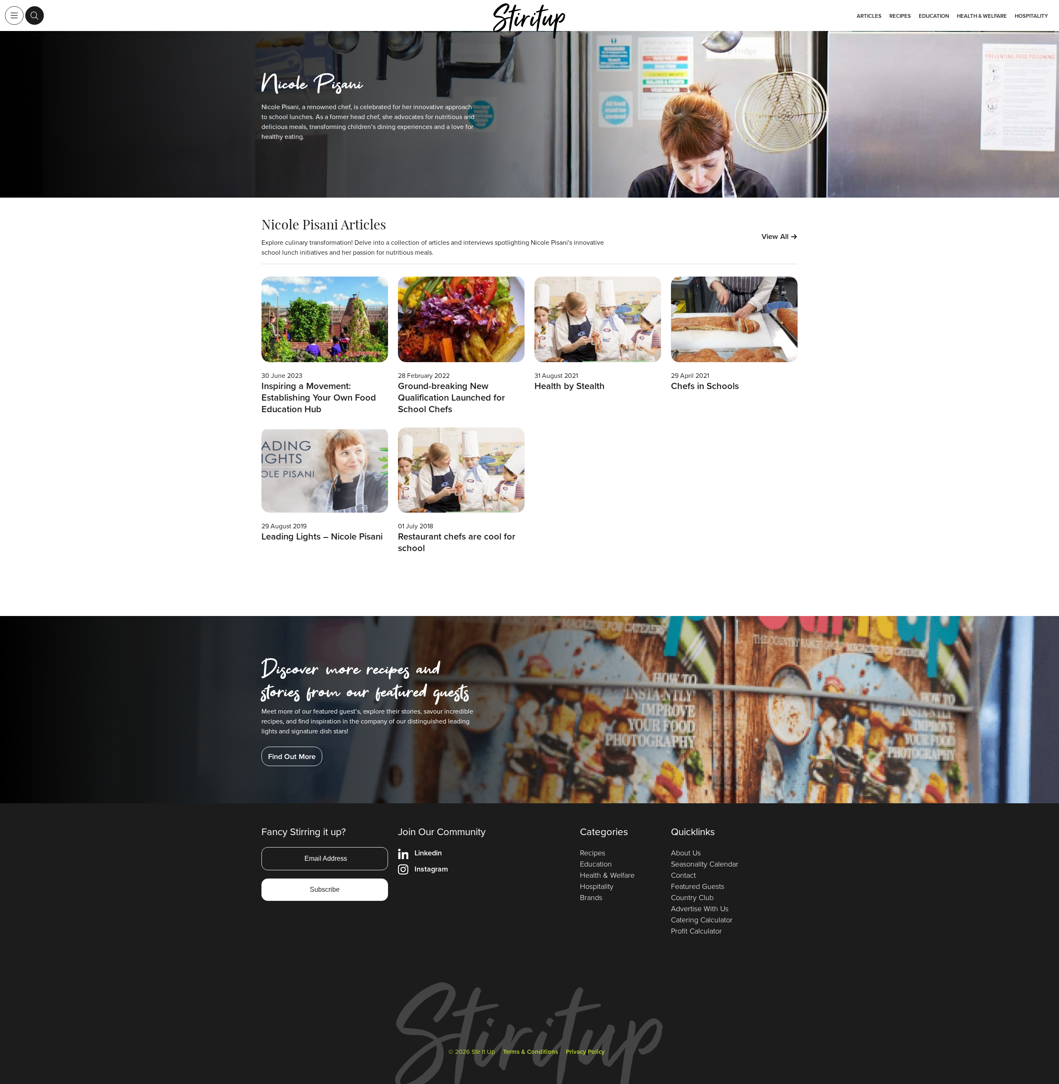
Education (934, 16)
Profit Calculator (696, 931)
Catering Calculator (702, 919)
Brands (591, 897)
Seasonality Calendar (704, 864)
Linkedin (428, 853)
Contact (683, 875)
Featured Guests (697, 886)
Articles (869, 16)
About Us (686, 852)
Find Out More (292, 756)
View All (780, 236)
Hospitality (1031, 16)
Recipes (900, 16)
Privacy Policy (585, 1051)
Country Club (692, 897)
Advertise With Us (699, 908)
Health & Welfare (982, 16)
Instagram (431, 869)
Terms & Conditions (530, 1051)
